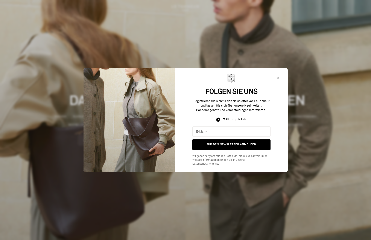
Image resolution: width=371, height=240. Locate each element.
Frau (225, 119)
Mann (242, 119)
